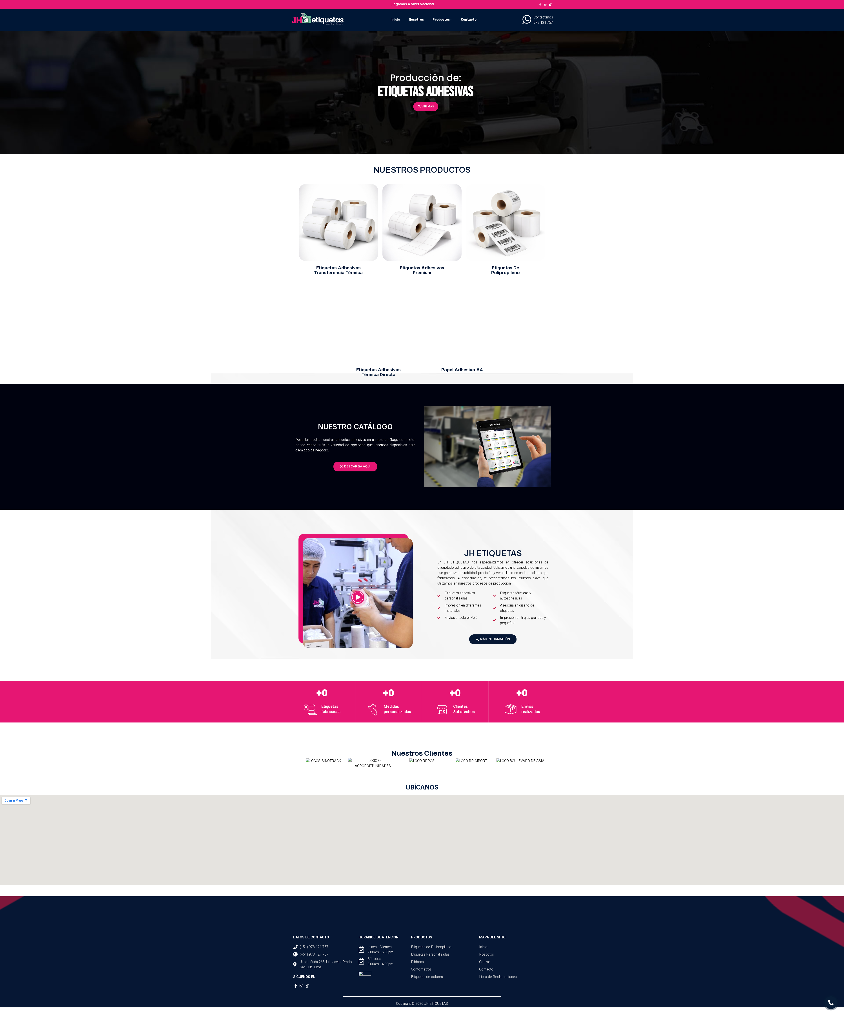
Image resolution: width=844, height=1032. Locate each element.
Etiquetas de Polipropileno (505, 270)
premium (422, 270)
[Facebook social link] (540, 4)
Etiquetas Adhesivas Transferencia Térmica (338, 270)
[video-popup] (357, 597)
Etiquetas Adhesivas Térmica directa (378, 372)
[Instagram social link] (545, 4)
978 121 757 (543, 22)
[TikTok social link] (550, 4)
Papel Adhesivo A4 (462, 369)
